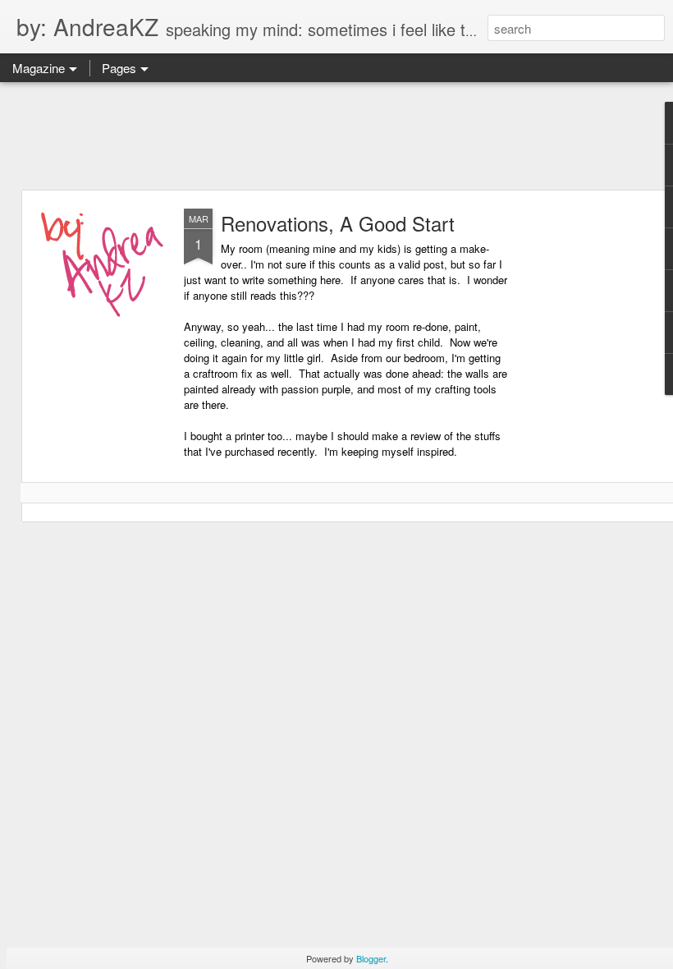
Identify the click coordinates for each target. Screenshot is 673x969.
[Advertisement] (336, 135)
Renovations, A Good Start (338, 223)
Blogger (371, 958)
